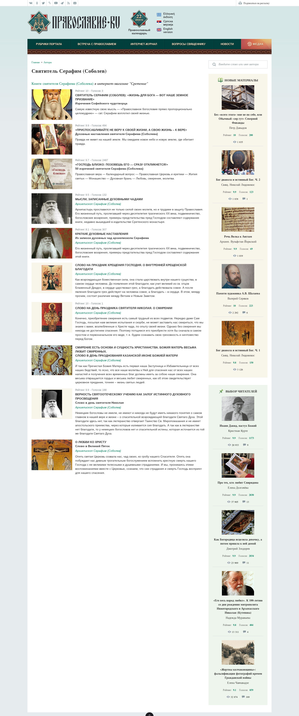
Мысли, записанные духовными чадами (109, 199)
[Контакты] (75, 3)
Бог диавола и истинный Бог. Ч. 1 (238, 350)
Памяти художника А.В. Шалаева (238, 293)
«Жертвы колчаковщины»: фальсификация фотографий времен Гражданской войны (238, 673)
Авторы (48, 62)
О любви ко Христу (90, 442)
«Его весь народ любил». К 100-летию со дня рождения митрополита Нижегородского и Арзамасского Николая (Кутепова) (238, 606)
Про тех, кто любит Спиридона (238, 482)
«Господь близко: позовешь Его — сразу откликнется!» (121, 164)
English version (168, 30)
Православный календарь (139, 31)
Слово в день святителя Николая (99, 402)
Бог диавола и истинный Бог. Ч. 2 (238, 179)
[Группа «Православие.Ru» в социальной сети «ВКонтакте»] (30, 3)
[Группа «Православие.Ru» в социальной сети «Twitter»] (43, 3)
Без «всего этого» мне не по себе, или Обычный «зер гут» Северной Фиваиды (238, 118)
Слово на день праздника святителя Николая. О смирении (123, 308)
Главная (36, 62)
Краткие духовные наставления (101, 233)
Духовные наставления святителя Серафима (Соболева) (116, 134)
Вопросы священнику (188, 44)
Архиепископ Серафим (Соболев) (98, 204)
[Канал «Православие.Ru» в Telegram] (62, 3)
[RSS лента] (68, 3)
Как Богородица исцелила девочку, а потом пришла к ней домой (238, 541)
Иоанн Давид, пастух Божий (238, 425)
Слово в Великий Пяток (92, 446)
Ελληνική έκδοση (169, 15)
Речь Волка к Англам (238, 236)
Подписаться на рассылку (256, 3)
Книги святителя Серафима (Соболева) (62, 83)
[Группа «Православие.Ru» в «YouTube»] (56, 3)
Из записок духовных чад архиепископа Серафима (112, 238)
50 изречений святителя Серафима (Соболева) (109, 168)
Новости (227, 44)
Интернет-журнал (144, 44)
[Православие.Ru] (73, 22)
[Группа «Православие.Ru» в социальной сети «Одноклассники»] (37, 3)
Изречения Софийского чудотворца (101, 103)
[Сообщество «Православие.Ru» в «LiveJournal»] (50, 3)
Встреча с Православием (97, 44)
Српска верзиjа (168, 23)
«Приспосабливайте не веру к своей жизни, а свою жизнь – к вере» (131, 129)
